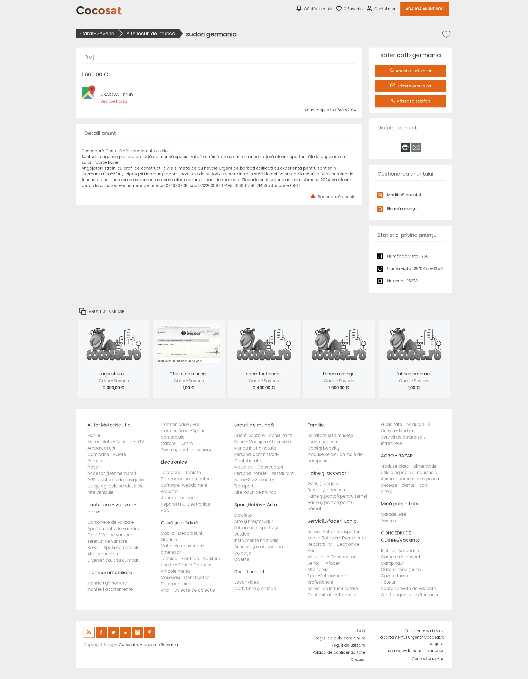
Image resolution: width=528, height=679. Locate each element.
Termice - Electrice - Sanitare (190, 558)
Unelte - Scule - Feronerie (187, 565)
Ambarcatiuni (101, 448)
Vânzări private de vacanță (408, 588)
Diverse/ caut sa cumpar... (113, 560)
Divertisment (249, 571)
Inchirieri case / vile (180, 424)
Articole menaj (176, 571)
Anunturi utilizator (413, 71)
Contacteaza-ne (428, 658)
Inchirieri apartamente (110, 589)
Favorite (353, 9)
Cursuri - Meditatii (398, 431)
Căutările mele (318, 9)
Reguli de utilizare (348, 645)
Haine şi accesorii (328, 473)
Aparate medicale (179, 498)
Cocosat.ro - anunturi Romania (148, 644)
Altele (386, 491)
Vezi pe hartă (113, 101)
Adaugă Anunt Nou (425, 9)
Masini (93, 435)
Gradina (169, 539)
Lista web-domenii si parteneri (415, 650)
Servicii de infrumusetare (332, 588)
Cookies (357, 659)
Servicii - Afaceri (323, 563)
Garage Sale (393, 514)
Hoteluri (388, 582)
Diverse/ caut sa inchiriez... (187, 450)
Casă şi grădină (180, 522)
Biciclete (243, 515)
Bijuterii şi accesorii (326, 490)
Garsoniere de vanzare (110, 522)
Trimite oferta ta (414, 86)
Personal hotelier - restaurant (264, 473)
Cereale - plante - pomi (405, 485)
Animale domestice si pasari (410, 479)
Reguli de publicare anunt (340, 638)
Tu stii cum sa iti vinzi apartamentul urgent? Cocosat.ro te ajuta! (412, 637)
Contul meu (385, 9)
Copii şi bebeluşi (323, 448)
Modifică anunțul (404, 195)
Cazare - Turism (177, 443)
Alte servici (318, 569)
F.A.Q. (361, 631)
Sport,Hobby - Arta (255, 504)
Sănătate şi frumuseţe (330, 435)
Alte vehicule (100, 492)
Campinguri (393, 563)
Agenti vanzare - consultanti (263, 435)
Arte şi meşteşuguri (254, 521)
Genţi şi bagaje (322, 483)
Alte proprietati (102, 554)
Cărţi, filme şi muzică (255, 588)
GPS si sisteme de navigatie (115, 480)
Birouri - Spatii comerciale (113, 547)
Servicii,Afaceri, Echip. (332, 521)
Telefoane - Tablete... (182, 472)
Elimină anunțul (402, 208)
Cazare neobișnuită (401, 569)
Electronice (174, 462)
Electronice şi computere (186, 479)
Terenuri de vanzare (107, 541)
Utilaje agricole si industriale (115, 486)
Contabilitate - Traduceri (332, 595)
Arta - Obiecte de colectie (188, 590)
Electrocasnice (176, 584)
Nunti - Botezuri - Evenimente (336, 538)
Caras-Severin (97, 33)
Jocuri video (246, 582)
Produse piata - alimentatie (409, 466)
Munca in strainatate (255, 448)
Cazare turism (395, 576)
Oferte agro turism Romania (409, 595)
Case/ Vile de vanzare (109, 535)
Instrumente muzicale (256, 540)
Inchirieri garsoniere (107, 583)
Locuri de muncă (254, 425)
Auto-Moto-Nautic (109, 425)
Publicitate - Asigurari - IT (406, 424)
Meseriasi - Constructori (185, 577)
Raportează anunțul (337, 196)
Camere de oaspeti (401, 557)
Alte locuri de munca (151, 33)
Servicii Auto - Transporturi (333, 531)
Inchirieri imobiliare (109, 572)
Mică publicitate (400, 503)
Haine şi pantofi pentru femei (337, 496)
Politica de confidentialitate (339, 652)
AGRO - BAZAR (397, 455)
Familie (315, 425)
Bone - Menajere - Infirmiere (262, 442)
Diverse (241, 559)
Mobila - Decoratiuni (181, 533)
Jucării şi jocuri (322, 442)
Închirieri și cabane (400, 550)
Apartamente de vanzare (113, 528)
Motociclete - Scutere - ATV (115, 442)
